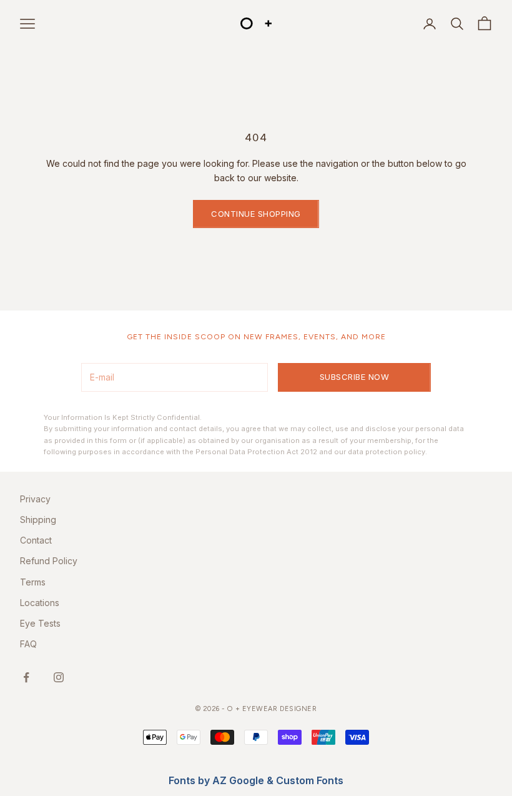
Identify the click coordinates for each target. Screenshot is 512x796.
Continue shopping (256, 214)
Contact (36, 540)
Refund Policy (48, 560)
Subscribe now (355, 377)
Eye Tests (40, 623)
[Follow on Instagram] (58, 677)
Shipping (38, 519)
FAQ (28, 644)
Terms (33, 582)
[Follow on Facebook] (26, 677)
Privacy (35, 499)
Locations (39, 602)
